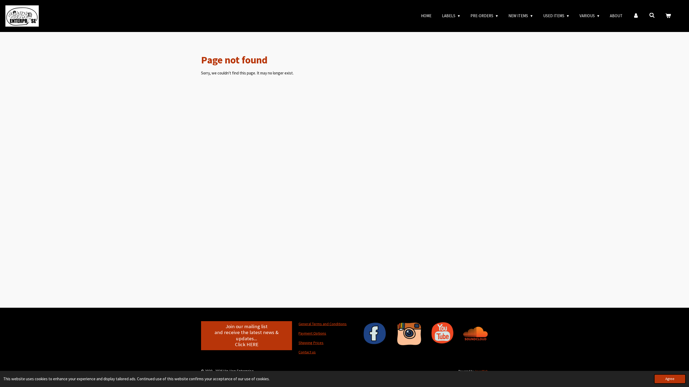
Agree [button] (669, 379)
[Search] (652, 15)
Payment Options (312, 333)
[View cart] (668, 16)
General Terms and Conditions (322, 323)
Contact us (307, 352)
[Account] (636, 16)
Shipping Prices (311, 342)
